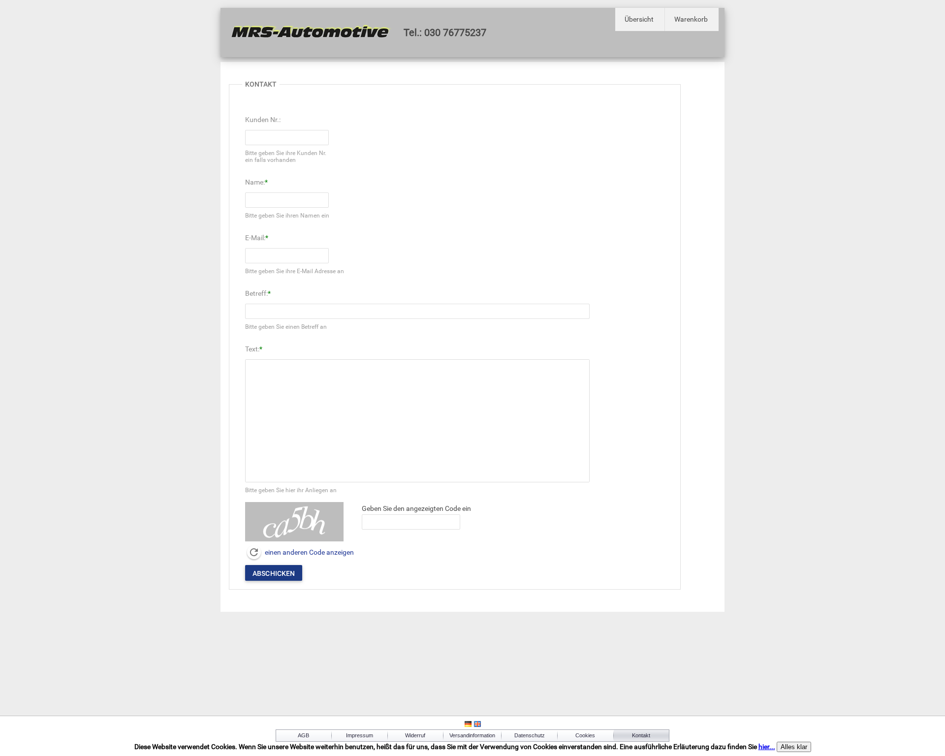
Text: (252, 349)
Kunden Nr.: (263, 120)
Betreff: (256, 293)
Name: (255, 182)
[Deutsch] (468, 725)
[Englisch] (477, 725)
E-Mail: (255, 238)
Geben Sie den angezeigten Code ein (416, 508)
